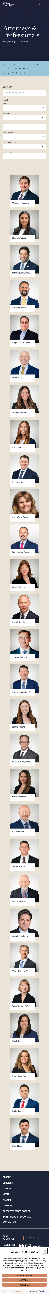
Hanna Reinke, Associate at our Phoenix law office (24, 715)
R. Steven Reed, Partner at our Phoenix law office (24, 470)
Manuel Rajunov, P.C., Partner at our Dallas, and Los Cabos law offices (24, 261)
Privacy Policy (7, 1291)
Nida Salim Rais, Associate (24, 226)
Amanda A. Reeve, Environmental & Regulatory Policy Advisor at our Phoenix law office (24, 505)
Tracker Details (17, 1291)
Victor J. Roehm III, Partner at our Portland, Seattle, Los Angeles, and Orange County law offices (24, 959)
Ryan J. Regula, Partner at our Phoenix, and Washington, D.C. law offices (24, 610)
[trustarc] (42, 1291)
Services (8, 1183)
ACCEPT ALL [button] (24, 1280)
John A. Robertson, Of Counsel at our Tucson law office (24, 890)
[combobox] (24, 108)
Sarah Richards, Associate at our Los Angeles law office (24, 785)
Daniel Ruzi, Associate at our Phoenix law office (24, 1134)
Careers (7, 1206)
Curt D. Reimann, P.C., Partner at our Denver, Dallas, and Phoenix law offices (24, 680)
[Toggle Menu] (45, 4)
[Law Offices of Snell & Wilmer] (8, 4)
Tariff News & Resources (17, 1217)
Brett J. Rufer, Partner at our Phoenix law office (24, 1099)
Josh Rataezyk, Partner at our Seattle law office (24, 366)
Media (6, 1194)
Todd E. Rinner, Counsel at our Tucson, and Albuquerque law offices (24, 855)
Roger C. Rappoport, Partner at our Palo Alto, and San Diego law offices (24, 331)
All (6, 65)
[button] (45, 1251)
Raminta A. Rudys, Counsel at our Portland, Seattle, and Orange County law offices (24, 1064)
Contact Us (9, 1222)
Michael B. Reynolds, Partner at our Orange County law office (24, 750)
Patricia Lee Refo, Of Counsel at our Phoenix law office (24, 575)
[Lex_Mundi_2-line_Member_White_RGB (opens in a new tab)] (9, 1246)
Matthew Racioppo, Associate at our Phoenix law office (24, 191)
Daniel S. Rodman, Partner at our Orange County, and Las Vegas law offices (24, 925)
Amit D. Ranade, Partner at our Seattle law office (24, 296)
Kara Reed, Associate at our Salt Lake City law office (24, 436)
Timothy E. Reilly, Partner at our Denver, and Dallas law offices (24, 645)
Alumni (7, 1200)
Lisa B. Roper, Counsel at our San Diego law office (24, 1029)
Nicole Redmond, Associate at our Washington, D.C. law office (24, 401)
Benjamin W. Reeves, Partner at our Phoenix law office (24, 540)
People (7, 1177)
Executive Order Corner (16, 1211)
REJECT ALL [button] (24, 1285)
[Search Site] (39, 4)
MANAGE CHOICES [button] (24, 1275)
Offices (7, 1189)
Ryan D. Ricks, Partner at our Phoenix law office (24, 820)
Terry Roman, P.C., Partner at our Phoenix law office (24, 994)
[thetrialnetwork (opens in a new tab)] (30, 1246)
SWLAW (31, 1238)
